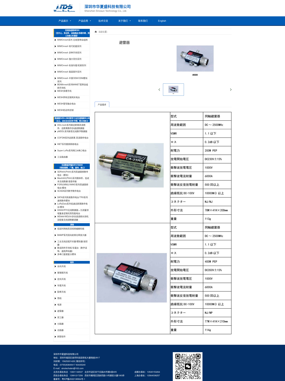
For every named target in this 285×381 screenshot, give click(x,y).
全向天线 (61, 266)
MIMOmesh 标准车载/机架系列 (71, 65)
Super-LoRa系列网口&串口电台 (72, 150)
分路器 (60, 323)
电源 (59, 304)
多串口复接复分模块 (66, 254)
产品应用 (83, 20)
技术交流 (103, 20)
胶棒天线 (61, 291)
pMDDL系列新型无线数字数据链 (72, 131)
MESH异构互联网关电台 (68, 97)
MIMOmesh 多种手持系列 (69, 52)
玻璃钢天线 (62, 272)
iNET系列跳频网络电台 (68, 144)
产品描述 (102, 104)
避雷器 (60, 310)
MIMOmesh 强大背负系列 (69, 58)
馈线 (59, 298)
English (162, 20)
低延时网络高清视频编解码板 (70, 228)
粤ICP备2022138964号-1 (73, 378)
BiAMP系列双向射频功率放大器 (71, 234)
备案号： (57, 378)
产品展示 (63, 20)
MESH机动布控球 (65, 109)
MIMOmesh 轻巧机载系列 (69, 46)
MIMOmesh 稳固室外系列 (69, 71)
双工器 (60, 317)
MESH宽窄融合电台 (66, 103)
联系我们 (143, 20)
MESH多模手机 (64, 90)
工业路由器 (62, 156)
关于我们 (123, 20)
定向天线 (61, 278)
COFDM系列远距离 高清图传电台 (72, 137)
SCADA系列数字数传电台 (69, 190)
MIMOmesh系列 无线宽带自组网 (72, 39)
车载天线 (61, 285)
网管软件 (61, 336)
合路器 (60, 330)
